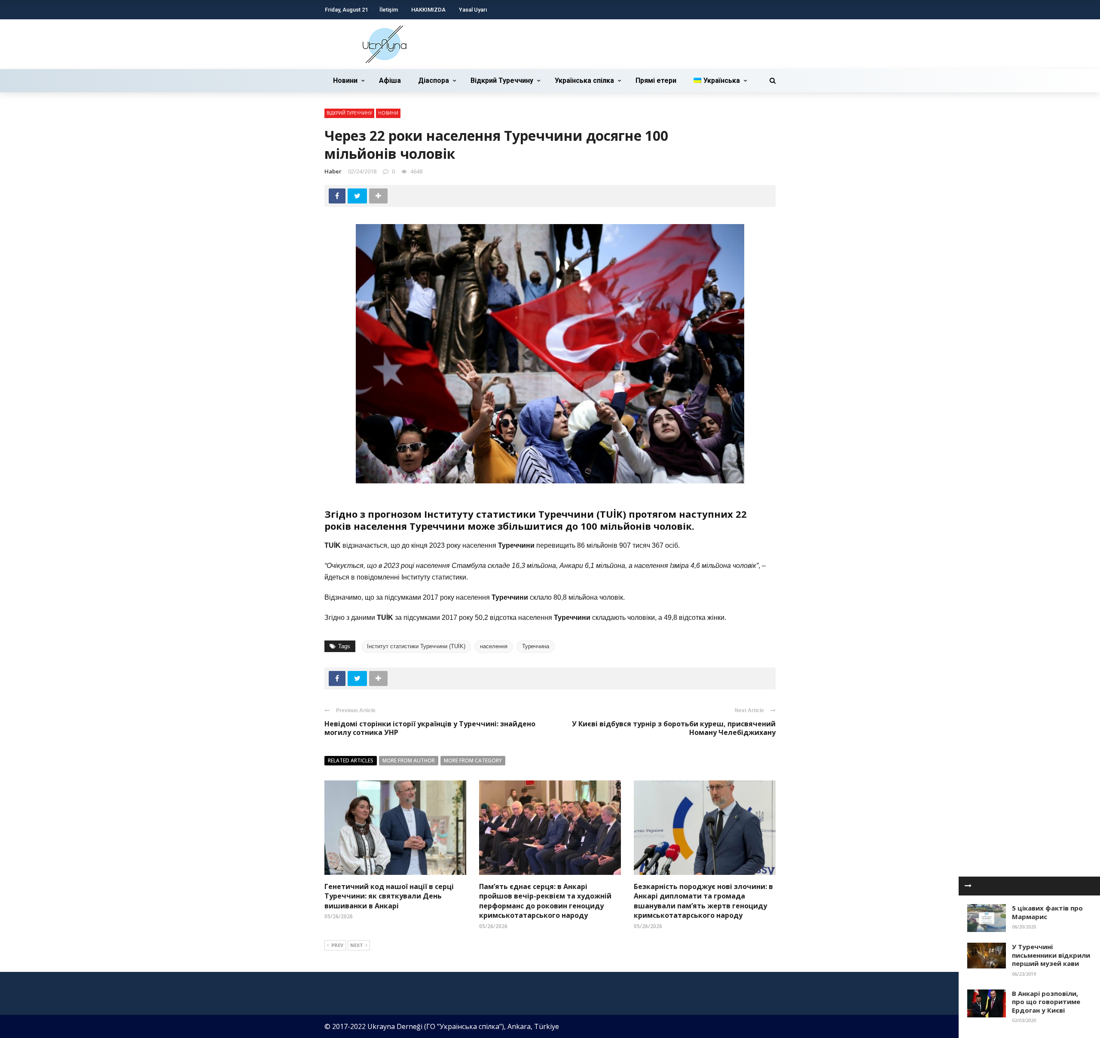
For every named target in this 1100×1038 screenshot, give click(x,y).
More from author (408, 760)
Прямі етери (656, 80)
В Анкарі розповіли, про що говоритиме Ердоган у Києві (1046, 1001)
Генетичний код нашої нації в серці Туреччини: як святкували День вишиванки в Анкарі (389, 896)
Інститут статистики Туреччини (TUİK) (416, 646)
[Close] (968, 886)
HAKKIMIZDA (428, 9)
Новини (345, 80)
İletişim (388, 9)
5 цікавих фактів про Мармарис (1047, 912)
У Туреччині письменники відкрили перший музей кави (1051, 955)
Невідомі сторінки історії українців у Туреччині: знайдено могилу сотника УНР (429, 728)
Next (356, 945)
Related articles (350, 760)
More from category (473, 760)
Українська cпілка (584, 80)
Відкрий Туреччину (502, 80)
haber (333, 171)
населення (493, 646)
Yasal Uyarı (473, 9)
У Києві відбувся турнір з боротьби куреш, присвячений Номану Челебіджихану (674, 728)
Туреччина (535, 646)
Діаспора (433, 80)
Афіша (390, 80)
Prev (337, 945)
